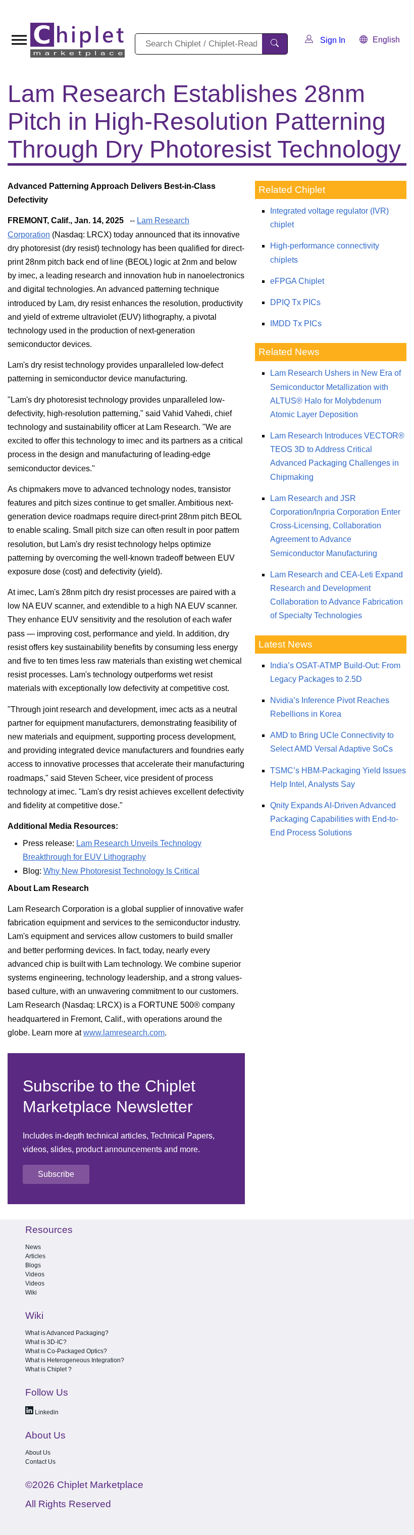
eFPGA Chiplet (297, 281)
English (386, 39)
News (33, 1247)
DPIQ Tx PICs (295, 302)
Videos (34, 1274)
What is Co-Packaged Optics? (66, 1351)
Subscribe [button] (56, 1174)
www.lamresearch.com (124, 1032)
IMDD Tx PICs (296, 323)
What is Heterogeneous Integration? (74, 1360)
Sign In (331, 40)
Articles (35, 1256)
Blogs (33, 1265)
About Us (37, 1452)
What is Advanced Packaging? (67, 1332)
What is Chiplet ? (48, 1369)
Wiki (31, 1292)
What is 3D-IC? (46, 1342)
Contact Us (40, 1461)
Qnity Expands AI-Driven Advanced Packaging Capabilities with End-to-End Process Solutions (334, 819)
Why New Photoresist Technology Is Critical (121, 871)
